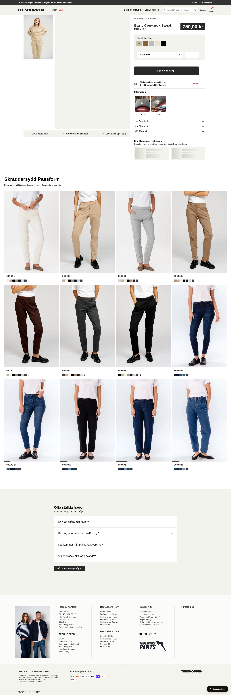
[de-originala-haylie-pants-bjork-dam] (7, 280)
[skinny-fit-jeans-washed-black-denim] (187, 375)
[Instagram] (150, 634)
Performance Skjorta (109, 614)
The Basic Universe (67, 649)
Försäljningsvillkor (66, 624)
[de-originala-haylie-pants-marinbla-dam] (19, 280)
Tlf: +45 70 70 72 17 (67, 614)
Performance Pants (108, 619)
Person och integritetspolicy (70, 627)
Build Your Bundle (133, 10)
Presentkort (105, 624)
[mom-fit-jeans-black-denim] (63, 469)
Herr (54, 10)
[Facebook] (146, 634)
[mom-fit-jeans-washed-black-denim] (75, 469)
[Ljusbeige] (157, 43)
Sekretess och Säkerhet (69, 644)
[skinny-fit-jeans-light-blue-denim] (181, 375)
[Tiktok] (155, 634)
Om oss (193, 3)
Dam (61, 10)
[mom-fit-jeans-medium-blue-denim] (72, 469)
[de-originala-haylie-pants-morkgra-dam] (25, 280)
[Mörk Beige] (139, 43)
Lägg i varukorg (165, 70)
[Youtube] (140, 633)
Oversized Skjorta (107, 636)
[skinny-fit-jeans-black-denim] (178, 375)
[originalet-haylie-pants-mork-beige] (16, 280)
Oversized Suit (106, 644)
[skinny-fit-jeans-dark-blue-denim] (175, 375)
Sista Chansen (152, 10)
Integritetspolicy (65, 641)
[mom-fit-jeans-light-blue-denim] (69, 469)
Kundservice (64, 619)
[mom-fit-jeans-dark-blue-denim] (66, 469)
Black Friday (64, 652)
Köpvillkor (63, 622)
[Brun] (145, 43)
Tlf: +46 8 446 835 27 (148, 614)
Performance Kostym (109, 622)
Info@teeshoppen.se (67, 617)
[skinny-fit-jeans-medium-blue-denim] (184, 375)
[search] (195, 9)
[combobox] (178, 9)
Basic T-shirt (105, 612)
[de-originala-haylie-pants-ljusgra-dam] (22, 280)
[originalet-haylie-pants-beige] (10, 280)
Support (206, 3)
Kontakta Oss (145, 612)
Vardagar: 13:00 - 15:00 (149, 617)
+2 (28, 281)
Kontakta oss (64, 612)
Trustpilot (123, 671)
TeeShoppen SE (37, 692)
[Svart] (164, 43)
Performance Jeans (108, 617)
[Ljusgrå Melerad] (151, 43)
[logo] (30, 10)
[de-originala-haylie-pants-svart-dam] (13, 280)
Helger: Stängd (145, 619)
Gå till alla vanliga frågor (69, 568)
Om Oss (62, 639)
